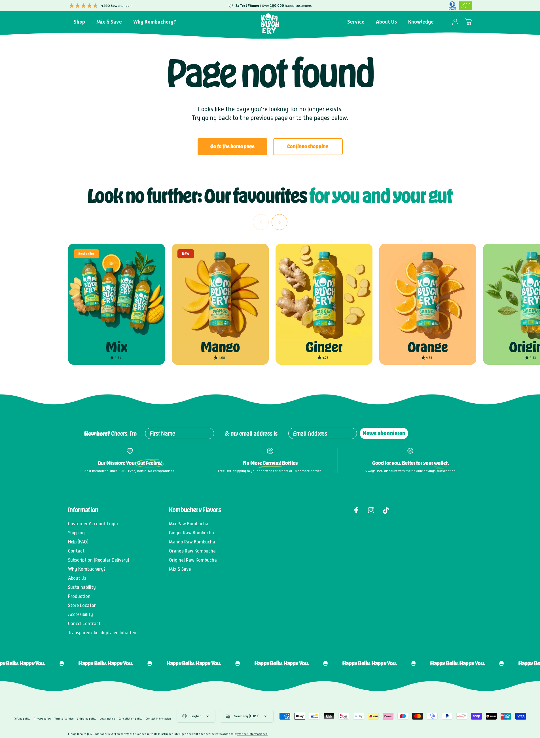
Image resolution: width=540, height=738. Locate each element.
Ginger (324, 347)
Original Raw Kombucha (193, 560)
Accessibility (80, 614)
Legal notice (107, 718)
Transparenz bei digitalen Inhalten (102, 632)
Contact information (158, 718)
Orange (428, 347)
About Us (77, 578)
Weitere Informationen (252, 733)
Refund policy (22, 718)
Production (79, 596)
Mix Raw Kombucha (188, 523)
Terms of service (64, 718)
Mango (220, 347)
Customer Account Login (93, 523)
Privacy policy (42, 718)
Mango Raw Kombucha (192, 542)
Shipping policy (86, 718)
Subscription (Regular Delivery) (98, 560)
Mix (116, 347)
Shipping (76, 532)
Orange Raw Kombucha (192, 551)
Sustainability (82, 587)
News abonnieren (384, 433)
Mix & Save (180, 569)
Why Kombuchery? (87, 569)
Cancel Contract (84, 623)
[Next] (279, 222)
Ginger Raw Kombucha (191, 532)
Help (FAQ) (78, 542)
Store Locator (82, 605)
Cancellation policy (130, 718)
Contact (76, 551)
